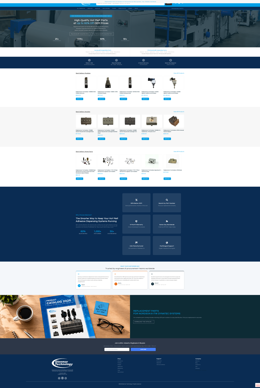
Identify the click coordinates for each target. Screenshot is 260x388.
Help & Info (159, 362)
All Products (81, 8)
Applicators (106, 8)
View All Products (179, 73)
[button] (91, 16)
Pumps (114, 8)
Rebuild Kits (122, 8)
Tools (136, 8)
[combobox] (130, 3)
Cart (196, 366)
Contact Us (197, 364)
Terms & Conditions (161, 364)
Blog (196, 362)
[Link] (66, 378)
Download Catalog (200, 370)
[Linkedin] (62, 378)
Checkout (197, 368)
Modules (90, 8)
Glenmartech (121, 372)
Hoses (130, 8)
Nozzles (97, 8)
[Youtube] (59, 378)
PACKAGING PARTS (177, 8)
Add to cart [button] (79, 98)
